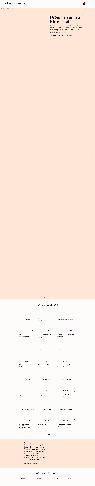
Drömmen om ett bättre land (45, 365)
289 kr (46, 331)
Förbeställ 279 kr (65, 331)
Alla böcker (47, 434)
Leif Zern (28, 336)
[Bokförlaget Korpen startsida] (14, 3)
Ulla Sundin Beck (42, 337)
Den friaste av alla (42, 394)
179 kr (45, 361)
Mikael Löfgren (60, 336)
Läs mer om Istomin (55, 35)
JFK (20, 365)
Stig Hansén (21, 366)
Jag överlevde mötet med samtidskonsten (44, 335)
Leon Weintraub (67, 426)
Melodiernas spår (42, 424)
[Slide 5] (52, 297)
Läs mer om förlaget (31, 463)
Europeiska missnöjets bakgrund (65, 334)
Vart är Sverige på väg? (63, 394)
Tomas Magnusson (67, 397)
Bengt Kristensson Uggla (24, 427)
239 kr (45, 390)
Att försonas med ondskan (64, 424)
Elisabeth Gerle (41, 395)
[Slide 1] (42, 297)
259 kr (26, 420)
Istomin (57, 17)
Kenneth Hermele (42, 366)
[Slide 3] (47, 297)
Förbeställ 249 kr (26, 331)
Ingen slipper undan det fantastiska (25, 424)
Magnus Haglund (41, 426)
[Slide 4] (50, 297)
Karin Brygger (22, 336)
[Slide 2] (44, 297)
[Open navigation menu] (89, 3)
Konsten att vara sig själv (63, 365)
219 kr (26, 390)
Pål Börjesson (22, 395)
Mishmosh (21, 334)
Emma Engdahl (60, 366)
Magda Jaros (59, 426)
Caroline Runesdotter (62, 395)
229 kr (65, 361)
